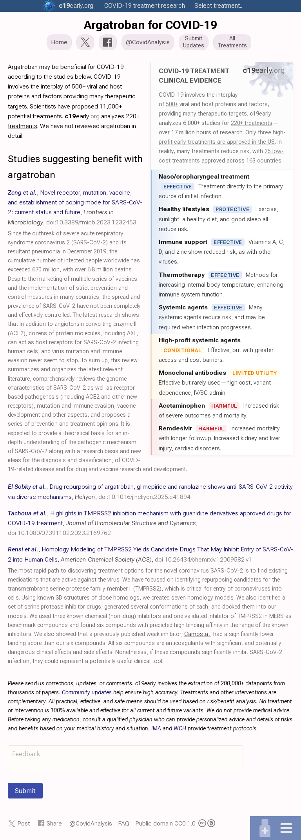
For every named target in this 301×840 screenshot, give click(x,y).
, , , (149, 523)
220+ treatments (251, 122)
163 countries (263, 160)
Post (23, 823)
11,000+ (111, 106)
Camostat (197, 634)
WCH (180, 728)
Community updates (87, 692)
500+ (172, 104)
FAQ (123, 823)
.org (76, 5)
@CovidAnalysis (90, 823)
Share (54, 823)
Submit (25, 791)
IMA (156, 728)
